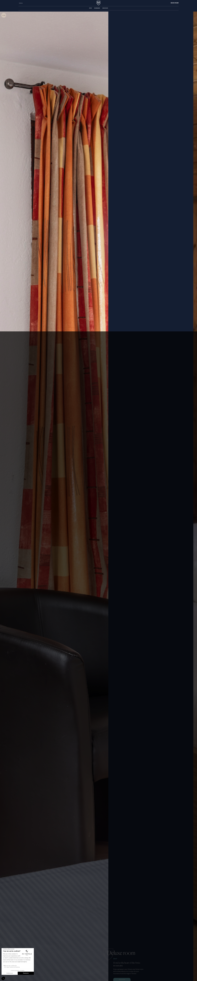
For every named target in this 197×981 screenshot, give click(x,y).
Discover (105, 8)
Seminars (97, 8)
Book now (175, 3)
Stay (90, 8)
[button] (27, 496)
